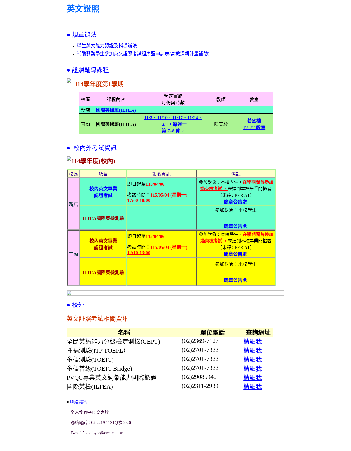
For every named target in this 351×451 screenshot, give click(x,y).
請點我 (252, 377)
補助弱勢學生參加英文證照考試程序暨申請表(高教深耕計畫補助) (143, 53)
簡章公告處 (236, 202)
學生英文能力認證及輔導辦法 (107, 45)
